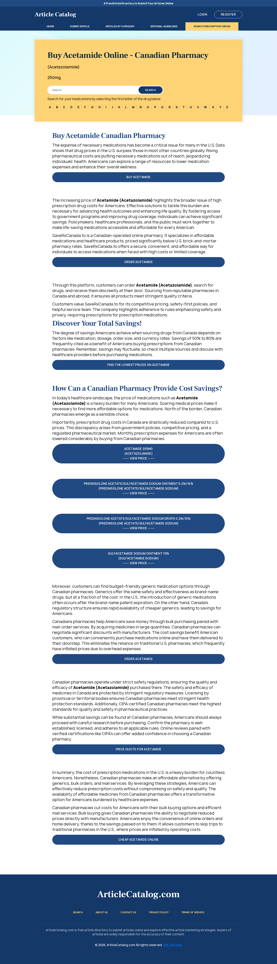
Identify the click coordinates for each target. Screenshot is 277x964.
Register (228, 14)
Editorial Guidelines (164, 26)
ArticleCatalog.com (138, 894)
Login (202, 14)
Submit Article (79, 26)
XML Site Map (172, 945)
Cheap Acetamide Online (138, 840)
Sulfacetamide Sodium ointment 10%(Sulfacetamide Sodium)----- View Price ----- (138, 558)
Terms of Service (192, 912)
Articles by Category (119, 26)
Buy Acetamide (138, 177)
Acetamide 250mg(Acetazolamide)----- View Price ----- (138, 453)
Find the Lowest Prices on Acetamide (138, 365)
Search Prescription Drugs (211, 26)
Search (150, 90)
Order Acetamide (138, 262)
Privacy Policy (159, 912)
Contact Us (128, 912)
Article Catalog (55, 14)
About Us (102, 912)
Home (50, 26)
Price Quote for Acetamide (138, 749)
